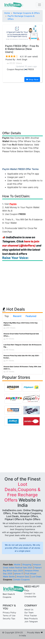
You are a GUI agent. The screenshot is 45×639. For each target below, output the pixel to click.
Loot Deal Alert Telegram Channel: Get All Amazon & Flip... (22, 346)
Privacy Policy (9, 612)
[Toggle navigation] (39, 4)
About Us (28, 609)
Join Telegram (31, 621)
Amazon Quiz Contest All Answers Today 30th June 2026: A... (22, 368)
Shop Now (33, 79)
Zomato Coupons (21, 579)
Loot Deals (36, 576)
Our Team (29, 612)
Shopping (26, 564)
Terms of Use (9, 615)
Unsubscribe (30, 596)
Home (7, 13)
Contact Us (29, 593)
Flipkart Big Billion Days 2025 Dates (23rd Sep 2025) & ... (21, 324)
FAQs (26, 590)
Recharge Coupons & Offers (26, 13)
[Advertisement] (22, 106)
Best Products (31, 618)
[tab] (6, 317)
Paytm (13, 204)
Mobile (17, 564)
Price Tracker (30, 615)
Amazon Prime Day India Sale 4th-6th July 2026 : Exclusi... (22, 357)
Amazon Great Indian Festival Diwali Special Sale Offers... (21, 335)
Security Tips (9, 618)
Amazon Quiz (23, 576)
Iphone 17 (18, 573)
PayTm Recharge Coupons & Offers (21, 17)
